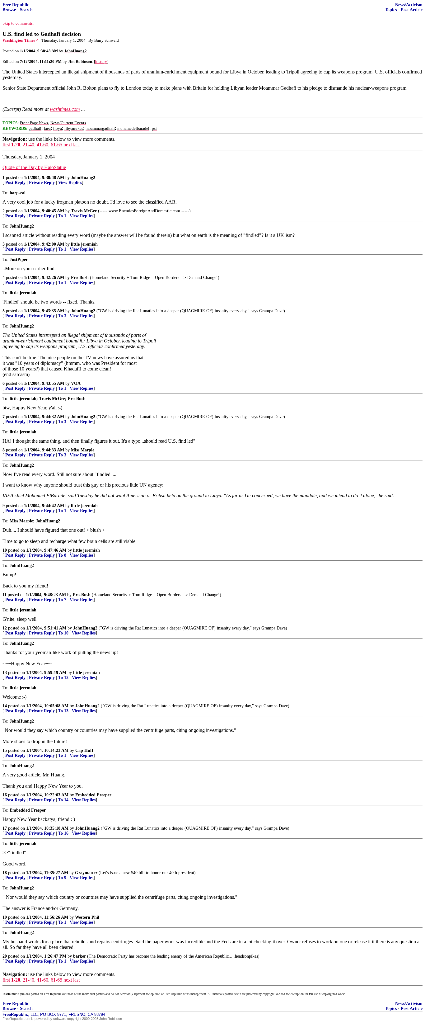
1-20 (15, 144)
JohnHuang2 (83, 177)
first (6, 144)
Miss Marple (82, 450)
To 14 (63, 800)
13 (4, 672)
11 (4, 594)
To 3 (62, 316)
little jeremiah (84, 244)
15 (4, 750)
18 (4, 872)
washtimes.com (65, 109)
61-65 (56, 144)
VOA (76, 383)
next (67, 144)
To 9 (62, 877)
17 (4, 828)
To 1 (62, 216)
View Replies (70, 182)
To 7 (62, 599)
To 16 (63, 833)
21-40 (28, 144)
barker (79, 956)
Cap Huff (84, 750)
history (101, 61)
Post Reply (15, 182)
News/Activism (409, 4)
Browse (9, 9)
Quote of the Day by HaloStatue (34, 167)
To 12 (63, 677)
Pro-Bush (80, 277)
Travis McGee (84, 211)
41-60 (42, 144)
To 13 (63, 711)
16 (4, 795)
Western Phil (87, 917)
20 (4, 956)
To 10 (63, 633)
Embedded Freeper (93, 795)
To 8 (62, 555)
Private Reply (42, 182)
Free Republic (15, 4)
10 (4, 550)
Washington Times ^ (20, 40)
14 (4, 706)
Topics (391, 9)
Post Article (412, 9)
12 (4, 628)
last (76, 144)
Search (26, 9)
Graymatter (86, 872)
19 (4, 917)
